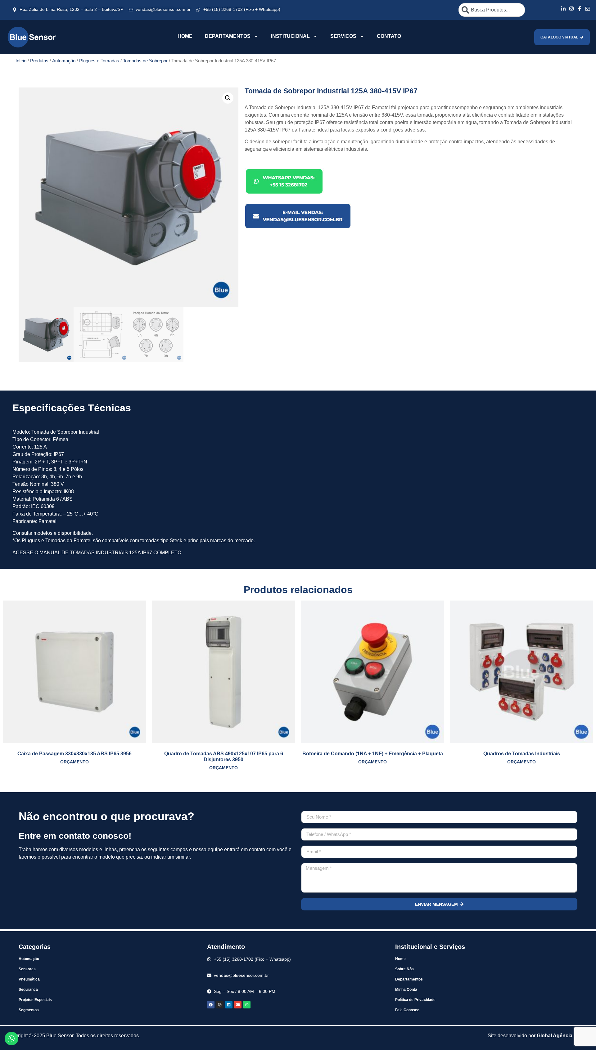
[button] (227, 98)
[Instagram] (220, 1004)
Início (21, 60)
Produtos (39, 60)
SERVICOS (343, 36)
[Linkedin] (229, 1004)
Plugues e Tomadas (99, 60)
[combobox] (491, 10)
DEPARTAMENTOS (228, 36)
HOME (185, 36)
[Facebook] (210, 1004)
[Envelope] (238, 1004)
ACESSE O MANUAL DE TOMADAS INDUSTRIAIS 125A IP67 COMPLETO (96, 552)
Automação (63, 60)
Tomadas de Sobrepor (145, 60)
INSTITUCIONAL (290, 36)
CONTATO (389, 36)
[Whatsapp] (247, 1004)
